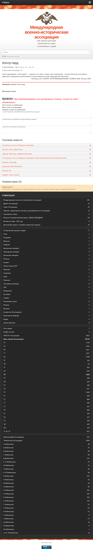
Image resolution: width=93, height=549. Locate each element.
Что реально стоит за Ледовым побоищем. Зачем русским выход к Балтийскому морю (34, 158)
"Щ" (46, 428)
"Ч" (46, 421)
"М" (46, 382)
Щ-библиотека (46, 529)
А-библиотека (46, 444)
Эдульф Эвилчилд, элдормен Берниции (17, 154)
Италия (46, 262)
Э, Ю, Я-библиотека (46, 533)
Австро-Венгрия (46, 323)
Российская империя (46, 284)
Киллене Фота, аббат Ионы (12, 149)
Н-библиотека (46, 487)
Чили (46, 234)
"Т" (46, 403)
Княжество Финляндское (46, 312)
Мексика (46, 241)
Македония (46, 291)
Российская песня (46, 301)
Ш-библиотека (46, 526)
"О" (46, 389)
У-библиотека (46, 508)
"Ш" (46, 424)
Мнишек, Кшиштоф (9, 162)
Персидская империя (46, 252)
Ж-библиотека (46, 465)
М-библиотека (46, 483)
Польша (46, 259)
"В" (46, 350)
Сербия (46, 298)
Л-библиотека (46, 480)
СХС (46, 287)
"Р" (46, 396)
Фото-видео (46, 328)
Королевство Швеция (46, 315)
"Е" (46, 360)
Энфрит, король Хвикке (10, 175)
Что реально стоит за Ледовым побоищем (18, 145)
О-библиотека (46, 490)
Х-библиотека (46, 515)
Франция (46, 269)
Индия (46, 319)
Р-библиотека (46, 497)
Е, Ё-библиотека (46, 462)
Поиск (89, 52)
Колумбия (46, 238)
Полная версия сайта (13, 56)
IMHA (45, 542)
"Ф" (46, 410)
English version (46, 332)
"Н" (46, 385)
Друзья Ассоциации (46, 203)
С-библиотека (46, 501)
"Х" (46, 413)
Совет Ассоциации (46, 207)
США (46, 277)
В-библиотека (46, 451)
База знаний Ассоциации (12, 70)
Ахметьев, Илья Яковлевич (12, 166)
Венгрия (46, 308)
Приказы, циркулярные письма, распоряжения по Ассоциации (46, 211)
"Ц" (46, 417)
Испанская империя (46, 255)
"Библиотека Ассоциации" (46, 440)
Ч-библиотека (46, 519)
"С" (46, 399)
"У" (46, 406)
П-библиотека (46, 494)
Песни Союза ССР (46, 266)
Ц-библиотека (46, 522)
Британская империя (46, 248)
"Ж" (46, 364)
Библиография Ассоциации (46, 437)
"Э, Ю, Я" (46, 431)
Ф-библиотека (46, 511)
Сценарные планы (46, 214)
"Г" (46, 353)
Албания (46, 245)
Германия (46, 273)
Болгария (46, 294)
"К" (21, 70)
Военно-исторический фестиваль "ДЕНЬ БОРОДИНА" (46, 218)
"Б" (46, 346)
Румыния (46, 280)
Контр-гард (10, 63)
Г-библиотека (46, 455)
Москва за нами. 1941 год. (46, 221)
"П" (46, 392)
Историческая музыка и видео (46, 230)
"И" (46, 371)
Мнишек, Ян (6, 171)
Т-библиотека (46, 504)
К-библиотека (46, 476)
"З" (46, 367)
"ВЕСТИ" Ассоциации (46, 335)
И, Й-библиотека (46, 472)
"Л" (46, 378)
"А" (46, 342)
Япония (46, 305)
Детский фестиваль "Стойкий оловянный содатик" (46, 225)
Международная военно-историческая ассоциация (46, 200)
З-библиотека (46, 469)
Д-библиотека (46, 458)
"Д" (46, 357)
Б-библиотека (46, 448)
